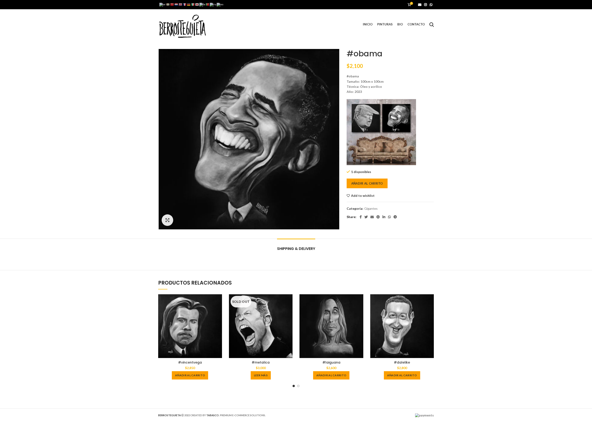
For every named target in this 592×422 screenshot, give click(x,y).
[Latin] (202, 4)
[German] (189, 4)
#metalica (261, 362)
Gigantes (371, 208)
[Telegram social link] (395, 217)
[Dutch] (176, 4)
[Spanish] (220, 4)
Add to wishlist (363, 195)
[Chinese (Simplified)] (172, 4)
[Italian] (193, 4)
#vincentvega (190, 362)
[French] (185, 4)
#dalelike (402, 362)
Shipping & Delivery (296, 248)
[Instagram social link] (425, 5)
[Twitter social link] (366, 217)
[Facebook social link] (360, 217)
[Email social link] (420, 5)
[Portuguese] (208, 4)
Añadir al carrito (367, 183)
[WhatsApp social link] (431, 5)
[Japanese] (197, 4)
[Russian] (213, 4)
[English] (181, 4)
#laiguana (331, 362)
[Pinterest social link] (378, 217)
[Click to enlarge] (167, 220)
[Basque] (168, 4)
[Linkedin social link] (384, 217)
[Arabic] (162, 4)
